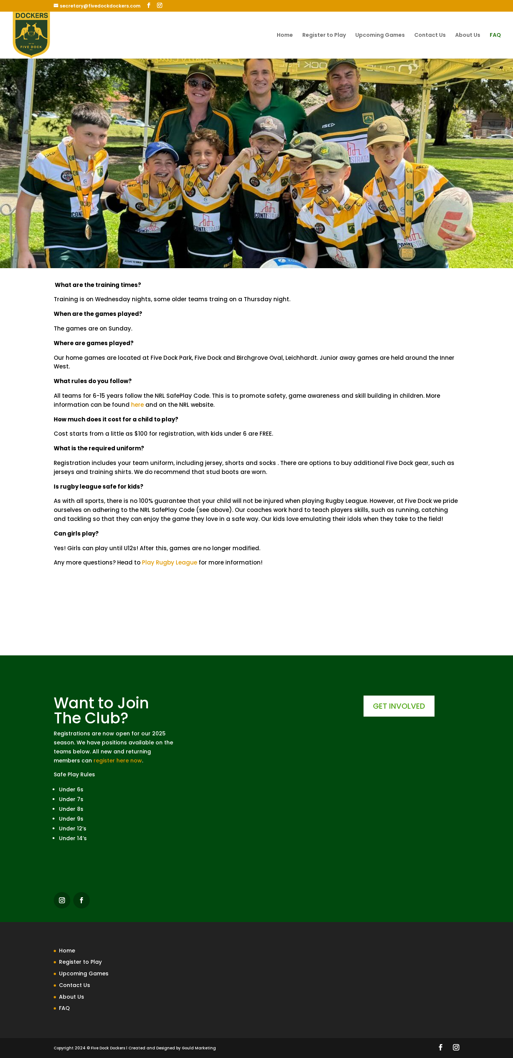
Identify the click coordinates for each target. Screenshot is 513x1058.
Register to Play (324, 35)
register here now (118, 760)
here (137, 405)
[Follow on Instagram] (62, 900)
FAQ (495, 35)
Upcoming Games (380, 35)
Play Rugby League (169, 562)
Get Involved (399, 706)
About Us (467, 35)
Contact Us (430, 35)
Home (285, 35)
